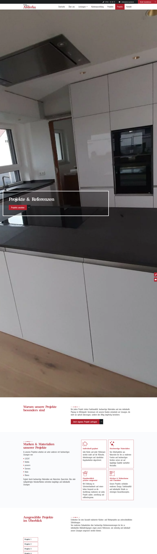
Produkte (110, 6)
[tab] (30, 539)
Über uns (72, 6)
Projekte (120, 6)
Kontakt (129, 6)
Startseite (61, 6)
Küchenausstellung (97, 6)
